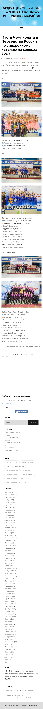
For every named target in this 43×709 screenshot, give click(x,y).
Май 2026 (7, 492)
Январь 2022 (8, 548)
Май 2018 (7, 621)
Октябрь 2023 (9, 528)
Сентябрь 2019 (9, 594)
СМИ (6, 445)
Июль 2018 (8, 619)
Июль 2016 (8, 652)
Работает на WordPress (12, 705)
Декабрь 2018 (9, 609)
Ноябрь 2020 (9, 571)
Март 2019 (8, 601)
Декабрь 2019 (9, 589)
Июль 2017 (8, 644)
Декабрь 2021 (9, 550)
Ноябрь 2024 (9, 515)
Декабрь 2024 (9, 512)
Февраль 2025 (9, 507)
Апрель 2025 (8, 505)
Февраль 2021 (9, 563)
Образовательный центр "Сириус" (16, 478)
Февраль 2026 (9, 495)
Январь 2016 (8, 654)
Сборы (7, 440)
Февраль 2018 (9, 629)
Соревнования (9, 448)
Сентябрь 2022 (9, 538)
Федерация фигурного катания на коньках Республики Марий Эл (21, 12)
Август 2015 (8, 657)
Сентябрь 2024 (9, 518)
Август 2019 (8, 596)
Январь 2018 (8, 632)
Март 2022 (8, 543)
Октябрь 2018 (9, 614)
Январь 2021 (8, 566)
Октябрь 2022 (9, 535)
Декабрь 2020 (9, 568)
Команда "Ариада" (12, 474)
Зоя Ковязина (26, 470)
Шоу (6, 453)
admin (24, 58)
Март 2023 (8, 533)
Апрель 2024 (9, 520)
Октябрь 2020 (9, 573)
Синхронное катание (12, 443)
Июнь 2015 (8, 660)
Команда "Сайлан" (27, 474)
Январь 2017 (8, 649)
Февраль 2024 (9, 523)
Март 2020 (8, 581)
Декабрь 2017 (9, 634)
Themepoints (32, 705)
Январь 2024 (9, 525)
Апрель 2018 (8, 624)
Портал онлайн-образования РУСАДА (18, 698)
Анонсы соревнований (12, 433)
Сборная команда (11, 438)
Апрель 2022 (8, 540)
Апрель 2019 (8, 599)
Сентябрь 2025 (9, 502)
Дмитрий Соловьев (12, 470)
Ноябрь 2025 (9, 500)
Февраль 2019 (9, 604)
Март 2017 (8, 647)
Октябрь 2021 (9, 556)
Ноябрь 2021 (9, 553)
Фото (26, 482)
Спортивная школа (11, 450)
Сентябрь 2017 (9, 642)
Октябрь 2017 (9, 639)
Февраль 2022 (9, 545)
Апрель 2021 (8, 558)
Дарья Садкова (19, 466)
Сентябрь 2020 (9, 576)
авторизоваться (7, 403)
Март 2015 (8, 662)
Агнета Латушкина (12, 462)
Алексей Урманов (27, 462)
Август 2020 (8, 578)
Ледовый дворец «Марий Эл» (15, 695)
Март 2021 (8, 561)
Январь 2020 (9, 586)
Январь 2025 (8, 510)
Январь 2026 (9, 497)
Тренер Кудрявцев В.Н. (13, 482)
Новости (7, 435)
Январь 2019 (8, 606)
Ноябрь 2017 (9, 637)
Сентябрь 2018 (9, 616)
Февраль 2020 (9, 583)
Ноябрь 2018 (9, 611)
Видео (8, 466)
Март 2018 (8, 627)
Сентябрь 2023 (9, 530)
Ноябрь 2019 (9, 591)
